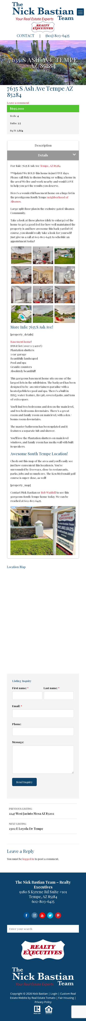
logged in (28, 859)
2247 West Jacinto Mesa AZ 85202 (31, 811)
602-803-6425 (43, 901)
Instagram (34, 915)
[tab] (43, 146)
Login (54, 993)
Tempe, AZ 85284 (50, 166)
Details (43, 155)
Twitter (50, 915)
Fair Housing (66, 998)
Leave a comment (18, 102)
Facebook (26, 915)
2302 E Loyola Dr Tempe (26, 826)
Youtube (42, 915)
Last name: (51, 688)
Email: (17, 706)
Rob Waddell (48, 492)
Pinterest (58, 915)
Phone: (16, 724)
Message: (18, 742)
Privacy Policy (43, 1002)
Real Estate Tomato (44, 998)
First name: (20, 688)
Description (43, 145)
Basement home (20, 341)
